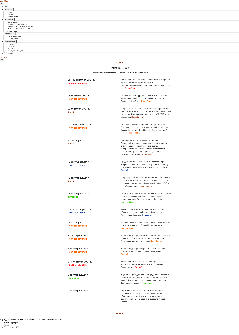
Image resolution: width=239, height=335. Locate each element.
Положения (8, 53)
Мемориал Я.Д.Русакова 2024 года (20, 26)
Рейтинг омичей (13, 17)
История (8, 19)
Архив (119, 313)
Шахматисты (12, 22)
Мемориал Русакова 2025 (17, 24)
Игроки (7, 9)
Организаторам (13, 48)
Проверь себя (12, 39)
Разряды (10, 14)
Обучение (8, 34)
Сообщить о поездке (15, 51)
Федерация (9, 41)
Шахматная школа (14, 36)
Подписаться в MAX (12, 327)
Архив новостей (13, 31)
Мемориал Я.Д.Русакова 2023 (18, 29)
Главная (7, 6)
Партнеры (11, 46)
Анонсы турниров (11, 323)
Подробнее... (131, 88)
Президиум (11, 44)
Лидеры (10, 12)
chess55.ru (4, 1)
